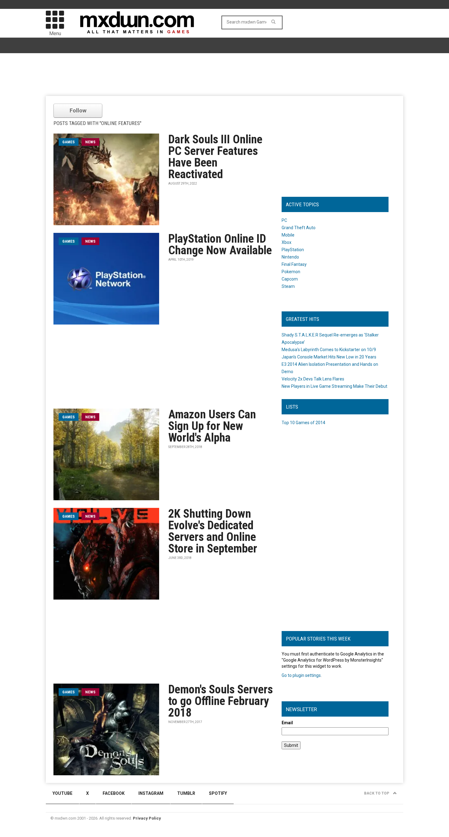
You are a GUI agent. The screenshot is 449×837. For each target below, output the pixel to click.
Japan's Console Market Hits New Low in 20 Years (329, 356)
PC (284, 220)
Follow (78, 110)
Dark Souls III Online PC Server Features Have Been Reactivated (215, 157)
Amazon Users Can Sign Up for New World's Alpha (212, 426)
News (90, 142)
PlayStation (293, 249)
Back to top (377, 793)
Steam (288, 286)
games (68, 142)
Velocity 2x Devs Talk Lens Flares (313, 378)
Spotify (218, 793)
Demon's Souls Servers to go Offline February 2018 (220, 701)
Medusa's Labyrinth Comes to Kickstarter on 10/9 (329, 349)
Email (287, 722)
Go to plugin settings (301, 675)
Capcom (290, 279)
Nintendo (290, 257)
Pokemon (291, 271)
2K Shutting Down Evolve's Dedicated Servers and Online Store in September (212, 531)
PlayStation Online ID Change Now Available (220, 244)
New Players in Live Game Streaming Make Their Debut (334, 386)
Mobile (288, 235)
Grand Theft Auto (299, 227)
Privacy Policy (147, 818)
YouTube (62, 793)
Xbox (286, 242)
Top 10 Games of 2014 (303, 422)
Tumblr (186, 793)
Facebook (114, 793)
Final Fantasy (294, 264)
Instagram (150, 793)
